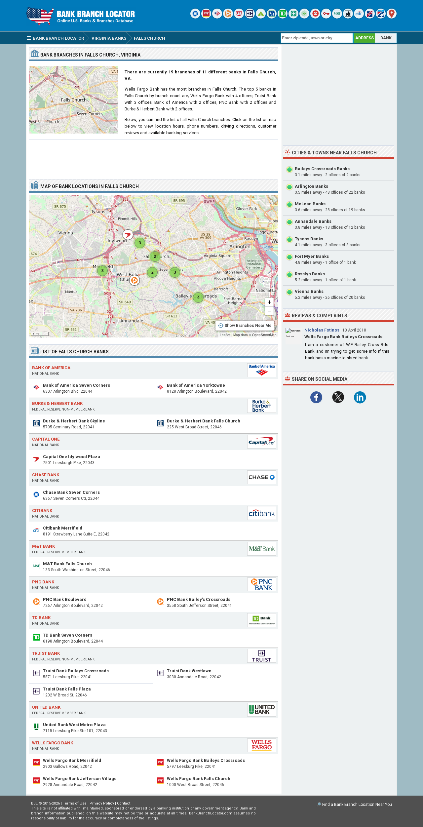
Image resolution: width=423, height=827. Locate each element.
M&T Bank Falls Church (67, 563)
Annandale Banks (313, 221)
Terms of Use (75, 803)
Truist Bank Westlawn (189, 670)
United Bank (46, 707)
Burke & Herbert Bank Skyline (74, 420)
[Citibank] (359, 17)
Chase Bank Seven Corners (71, 492)
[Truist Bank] (250, 17)
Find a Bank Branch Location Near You (357, 804)
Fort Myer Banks (312, 256)
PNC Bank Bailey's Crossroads (198, 599)
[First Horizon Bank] (381, 17)
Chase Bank (45, 474)
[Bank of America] (217, 17)
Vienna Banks (309, 291)
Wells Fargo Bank (52, 742)
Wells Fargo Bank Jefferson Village (80, 778)
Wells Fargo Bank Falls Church (198, 778)
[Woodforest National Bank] (348, 17)
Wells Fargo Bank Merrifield (72, 760)
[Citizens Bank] (293, 17)
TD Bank (41, 617)
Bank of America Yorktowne (196, 385)
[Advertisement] (153, 157)
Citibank (42, 510)
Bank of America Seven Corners (76, 385)
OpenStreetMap (264, 335)
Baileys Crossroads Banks (322, 168)
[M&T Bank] (337, 17)
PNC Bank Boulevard (65, 599)
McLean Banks (310, 203)
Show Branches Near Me (248, 325)
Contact (123, 803)
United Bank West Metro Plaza (74, 724)
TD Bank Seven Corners (67, 635)
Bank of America (51, 367)
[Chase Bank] (195, 17)
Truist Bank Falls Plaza (67, 689)
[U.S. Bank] (239, 17)
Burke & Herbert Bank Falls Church (203, 420)
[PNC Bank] (228, 17)
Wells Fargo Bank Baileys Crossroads (206, 760)
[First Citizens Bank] (370, 17)
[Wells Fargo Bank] (206, 17)
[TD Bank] (283, 17)
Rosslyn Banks (310, 273)
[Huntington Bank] (304, 17)
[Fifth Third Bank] (272, 17)
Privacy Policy (102, 803)
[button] (131, 277)
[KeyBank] (326, 17)
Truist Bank (46, 653)
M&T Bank (43, 546)
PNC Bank (43, 581)
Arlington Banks (311, 186)
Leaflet (225, 335)
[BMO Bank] (315, 17)
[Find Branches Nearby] (392, 17)
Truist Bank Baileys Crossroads (76, 670)
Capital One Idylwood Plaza (71, 456)
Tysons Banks (309, 238)
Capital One (45, 439)
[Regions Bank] (261, 17)
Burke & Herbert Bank (57, 403)
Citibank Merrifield (62, 528)
